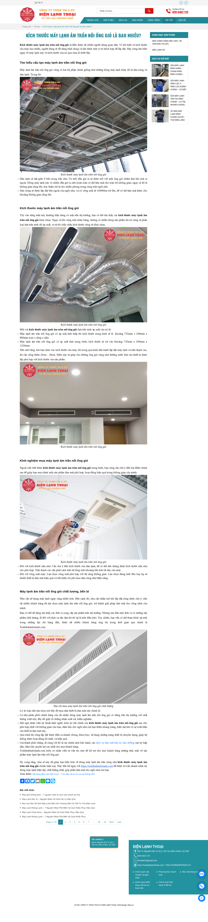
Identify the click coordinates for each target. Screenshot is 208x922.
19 (105, 822)
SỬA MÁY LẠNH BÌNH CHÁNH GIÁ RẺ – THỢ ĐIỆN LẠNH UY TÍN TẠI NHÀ (178, 117)
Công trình (154, 20)
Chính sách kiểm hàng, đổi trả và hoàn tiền (142, 885)
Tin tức (169, 20)
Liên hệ (182, 20)
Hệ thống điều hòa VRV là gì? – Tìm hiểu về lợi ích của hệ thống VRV (64, 774)
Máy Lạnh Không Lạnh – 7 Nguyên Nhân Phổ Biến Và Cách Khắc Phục (54, 816)
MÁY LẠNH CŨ (158, 50)
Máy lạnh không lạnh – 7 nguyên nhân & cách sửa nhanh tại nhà (51, 795)
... (93, 822)
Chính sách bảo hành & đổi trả (166, 883)
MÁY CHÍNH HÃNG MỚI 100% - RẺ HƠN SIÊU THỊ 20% (167, 42)
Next (112, 822)
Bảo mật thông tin (190, 872)
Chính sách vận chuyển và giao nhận (142, 875)
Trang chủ (92, 20)
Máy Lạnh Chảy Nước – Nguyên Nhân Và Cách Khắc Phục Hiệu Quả (53, 812)
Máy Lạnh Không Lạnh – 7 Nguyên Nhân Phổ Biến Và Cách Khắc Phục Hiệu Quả (58, 808)
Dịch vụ (123, 20)
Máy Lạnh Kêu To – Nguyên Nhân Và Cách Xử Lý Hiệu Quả (48, 799)
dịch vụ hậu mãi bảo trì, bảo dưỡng (115, 742)
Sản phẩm (137, 20)
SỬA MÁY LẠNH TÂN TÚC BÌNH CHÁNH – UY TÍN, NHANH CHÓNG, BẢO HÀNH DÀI (178, 86)
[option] (169, 70)
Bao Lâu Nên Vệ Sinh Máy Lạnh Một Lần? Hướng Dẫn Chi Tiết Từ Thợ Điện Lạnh (58, 803)
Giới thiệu (108, 20)
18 (99, 822)
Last (119, 822)
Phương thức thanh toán (167, 873)
